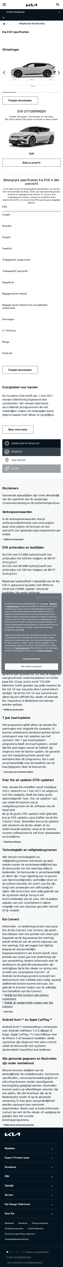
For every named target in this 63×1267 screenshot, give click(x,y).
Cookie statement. (22, 648)
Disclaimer (23, 1223)
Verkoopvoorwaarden (14, 1228)
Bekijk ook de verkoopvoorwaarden (19, 1125)
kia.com (45, 604)
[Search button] (57, 4)
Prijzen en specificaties (19, 17)
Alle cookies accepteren (31, 666)
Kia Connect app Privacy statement (20, 1234)
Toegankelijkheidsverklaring (16, 1239)
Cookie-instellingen (31, 659)
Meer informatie (17, 429)
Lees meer (8, 1011)
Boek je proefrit (32, 162)
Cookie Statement (35, 1228)
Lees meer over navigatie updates (18, 772)
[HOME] (4, 24)
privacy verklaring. (45, 651)
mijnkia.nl (53, 604)
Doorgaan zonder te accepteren (47, 597)
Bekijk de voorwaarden (14, 539)
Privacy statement (40, 1223)
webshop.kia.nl (13, 606)
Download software (12, 841)
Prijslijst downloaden (20, 100)
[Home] (7, 1252)
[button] (59, 72)
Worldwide (9, 1223)
